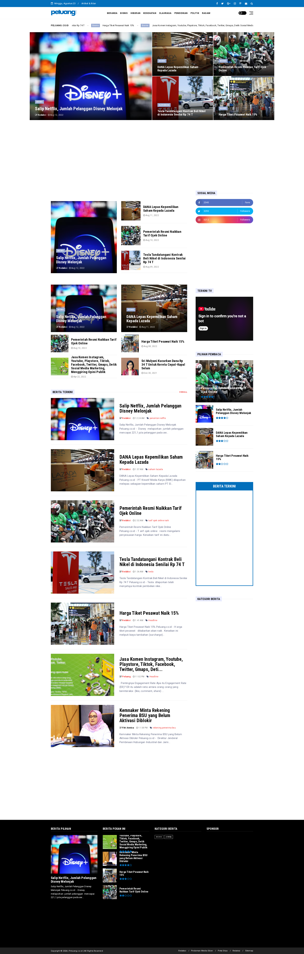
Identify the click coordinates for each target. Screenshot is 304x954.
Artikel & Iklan (88, 3)
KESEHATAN (149, 13)
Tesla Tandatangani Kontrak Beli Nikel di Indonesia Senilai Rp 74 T (152, 562)
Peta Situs (222, 951)
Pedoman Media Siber (202, 951)
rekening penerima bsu (164, 728)
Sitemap (249, 951)
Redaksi (182, 951)
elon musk (164, 105)
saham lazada (155, 469)
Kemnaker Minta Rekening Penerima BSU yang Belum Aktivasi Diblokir (144, 715)
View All (183, 392)
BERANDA (112, 13)
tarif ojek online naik (158, 520)
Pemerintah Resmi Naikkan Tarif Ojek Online (150, 510)
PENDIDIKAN (181, 13)
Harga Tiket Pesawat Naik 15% (149, 613)
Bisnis (93, 25)
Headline (152, 620)
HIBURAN (135, 13)
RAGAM (206, 13)
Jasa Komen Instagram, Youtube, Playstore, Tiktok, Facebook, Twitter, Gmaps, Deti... (151, 664)
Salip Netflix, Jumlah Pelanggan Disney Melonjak (150, 408)
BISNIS (124, 13)
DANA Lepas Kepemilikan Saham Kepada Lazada (151, 459)
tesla (150, 571)
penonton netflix (158, 418)
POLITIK (195, 13)
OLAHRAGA (165, 13)
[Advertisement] (152, 155)
